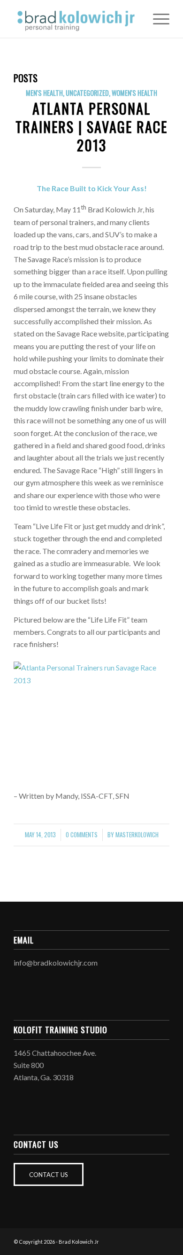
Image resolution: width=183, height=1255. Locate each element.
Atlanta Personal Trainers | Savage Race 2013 (91, 127)
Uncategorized (87, 93)
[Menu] (156, 19)
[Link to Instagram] (148, 1240)
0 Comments (82, 834)
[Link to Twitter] (162, 1240)
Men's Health (44, 93)
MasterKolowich (137, 834)
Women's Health (134, 93)
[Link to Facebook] (134, 1240)
